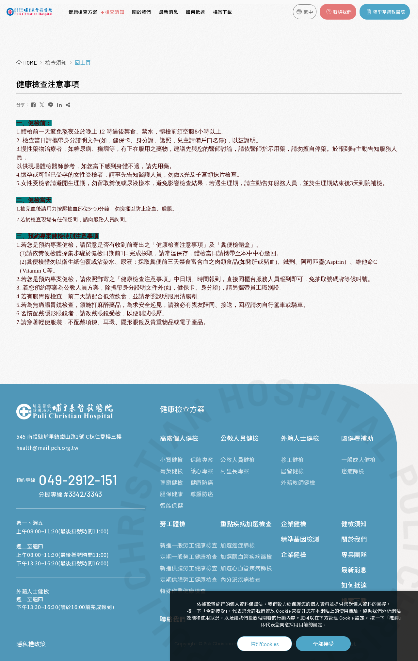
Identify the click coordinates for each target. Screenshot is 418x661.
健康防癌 (201, 482)
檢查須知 (114, 12)
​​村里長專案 (234, 471)
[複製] (68, 104)
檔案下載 (222, 12)
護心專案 (201, 471)
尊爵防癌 (201, 494)
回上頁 (83, 62)
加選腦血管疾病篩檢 (246, 556)
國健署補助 (357, 438)
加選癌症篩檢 (237, 545)
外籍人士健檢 (300, 438)
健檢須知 (354, 523)
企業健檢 (294, 523)
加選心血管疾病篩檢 (246, 568)
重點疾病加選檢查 (246, 523)
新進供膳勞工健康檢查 (188, 568)
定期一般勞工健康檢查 (188, 556)
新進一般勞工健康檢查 (188, 545)
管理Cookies (264, 644)
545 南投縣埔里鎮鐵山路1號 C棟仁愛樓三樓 (69, 436)
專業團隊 (354, 554)
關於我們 (141, 12)
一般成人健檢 (358, 459)
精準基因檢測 (300, 539)
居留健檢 (292, 471)
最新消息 (168, 12)
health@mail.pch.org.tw (47, 447)
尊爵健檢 (171, 482)
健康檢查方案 (83, 12)
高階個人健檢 (179, 438)
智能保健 (171, 505)
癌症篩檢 (352, 471)
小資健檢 (171, 459)
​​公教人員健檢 (237, 459)
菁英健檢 (171, 471)
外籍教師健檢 (298, 482)
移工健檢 (292, 459)
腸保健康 (171, 494)
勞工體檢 (173, 523)
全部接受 (323, 644)
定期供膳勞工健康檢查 (188, 579)
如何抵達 (195, 12)
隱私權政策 (31, 644)
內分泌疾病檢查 (240, 579)
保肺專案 (201, 459)
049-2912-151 (78, 480)
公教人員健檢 (239, 438)
